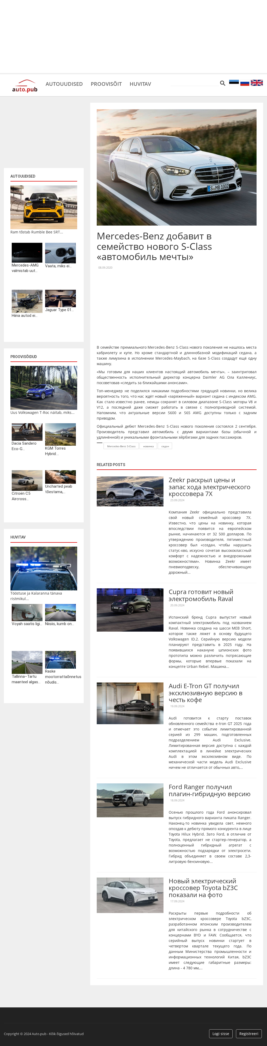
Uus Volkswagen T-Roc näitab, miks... (42, 412)
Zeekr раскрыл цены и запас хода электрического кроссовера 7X (210, 486)
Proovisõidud (23, 357)
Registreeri (248, 1033)
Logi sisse (221, 1033)
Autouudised (64, 83)
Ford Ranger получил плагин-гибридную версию (210, 790)
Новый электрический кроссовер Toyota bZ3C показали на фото (203, 887)
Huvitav (140, 83)
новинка (148, 446)
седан (165, 446)
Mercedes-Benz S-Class (121, 446)
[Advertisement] (133, 36)
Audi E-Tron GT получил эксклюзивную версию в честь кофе (205, 692)
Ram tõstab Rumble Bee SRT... (36, 231)
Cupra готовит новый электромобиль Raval (201, 595)
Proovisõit (106, 83)
